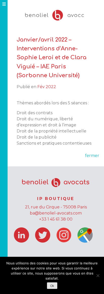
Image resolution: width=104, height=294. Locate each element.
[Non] (97, 275)
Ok (52, 286)
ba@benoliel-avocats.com (56, 213)
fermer (92, 155)
